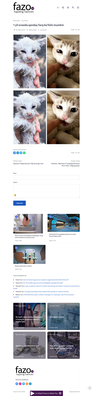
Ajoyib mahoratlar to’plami (23, 266)
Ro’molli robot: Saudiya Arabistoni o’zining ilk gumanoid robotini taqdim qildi (29, 319)
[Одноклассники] (27, 383)
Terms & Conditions (22, 379)
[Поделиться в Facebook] (14, 153)
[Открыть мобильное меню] (78, 7)
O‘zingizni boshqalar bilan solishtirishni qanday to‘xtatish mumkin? (47, 291)
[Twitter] (23, 383)
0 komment (43, 30)
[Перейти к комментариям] (89, 388)
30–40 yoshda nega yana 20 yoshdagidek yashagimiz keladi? (43, 283)
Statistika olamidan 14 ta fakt (27, 346)
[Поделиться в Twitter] (21, 153)
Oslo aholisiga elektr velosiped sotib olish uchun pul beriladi (62, 347)
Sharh (15, 182)
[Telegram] (30, 383)
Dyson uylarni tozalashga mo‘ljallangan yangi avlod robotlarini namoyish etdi (29, 236)
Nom (14, 173)
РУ (58, 7)
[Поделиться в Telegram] (18, 153)
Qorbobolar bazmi (57, 317)
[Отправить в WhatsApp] (24, 153)
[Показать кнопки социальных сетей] (63, 7)
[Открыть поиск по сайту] (73, 7)
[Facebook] (17, 383)
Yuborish (19, 203)
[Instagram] (20, 383)
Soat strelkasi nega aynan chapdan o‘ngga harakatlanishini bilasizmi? (46, 280)
